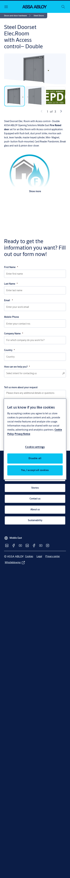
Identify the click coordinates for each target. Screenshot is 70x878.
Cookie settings (35, 446)
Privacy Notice (22, 433)
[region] (35, 439)
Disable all (35, 458)
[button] (39, 15)
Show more (35, 191)
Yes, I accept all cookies (35, 470)
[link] (18, 15)
